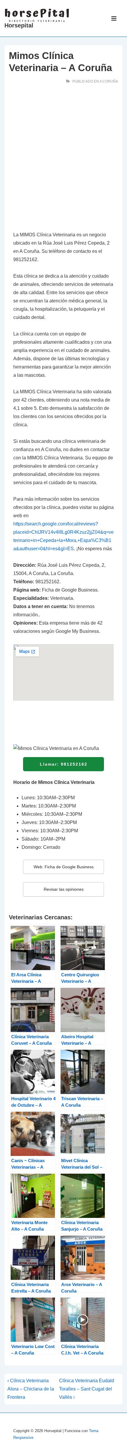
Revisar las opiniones (64, 889)
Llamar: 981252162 (63, 764)
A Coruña (109, 81)
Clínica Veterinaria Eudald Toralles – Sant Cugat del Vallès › (86, 1389)
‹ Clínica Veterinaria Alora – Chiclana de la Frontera (30, 1389)
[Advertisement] (63, 159)
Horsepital (18, 25)
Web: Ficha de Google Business (64, 866)
